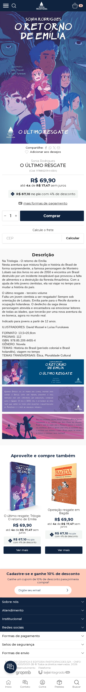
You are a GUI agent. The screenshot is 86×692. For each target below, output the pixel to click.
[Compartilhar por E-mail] (58, 147)
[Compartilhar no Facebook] (45, 147)
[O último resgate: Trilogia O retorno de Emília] (22, 507)
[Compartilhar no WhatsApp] (50, 147)
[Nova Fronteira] (41, 6)
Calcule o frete (43, 230)
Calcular (73, 238)
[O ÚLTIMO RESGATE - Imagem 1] (43, 77)
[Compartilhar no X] (54, 147)
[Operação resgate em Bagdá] (64, 507)
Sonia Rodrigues (43, 160)
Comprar (52, 216)
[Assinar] (67, 590)
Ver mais (22, 550)
